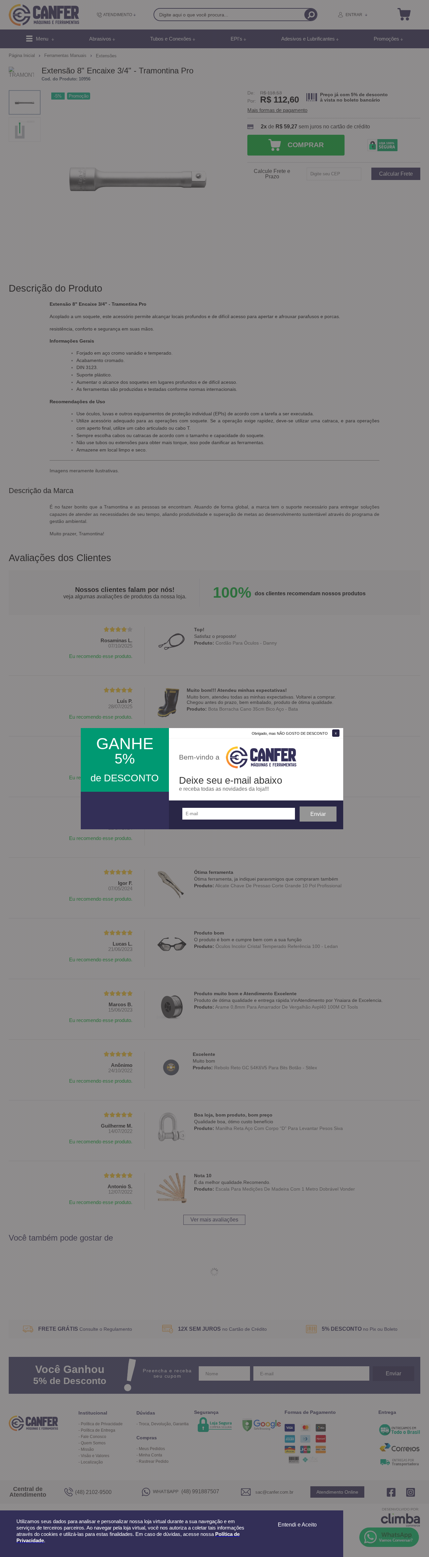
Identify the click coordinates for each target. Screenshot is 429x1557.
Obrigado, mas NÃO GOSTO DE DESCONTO (290, 733)
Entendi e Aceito (297, 1525)
